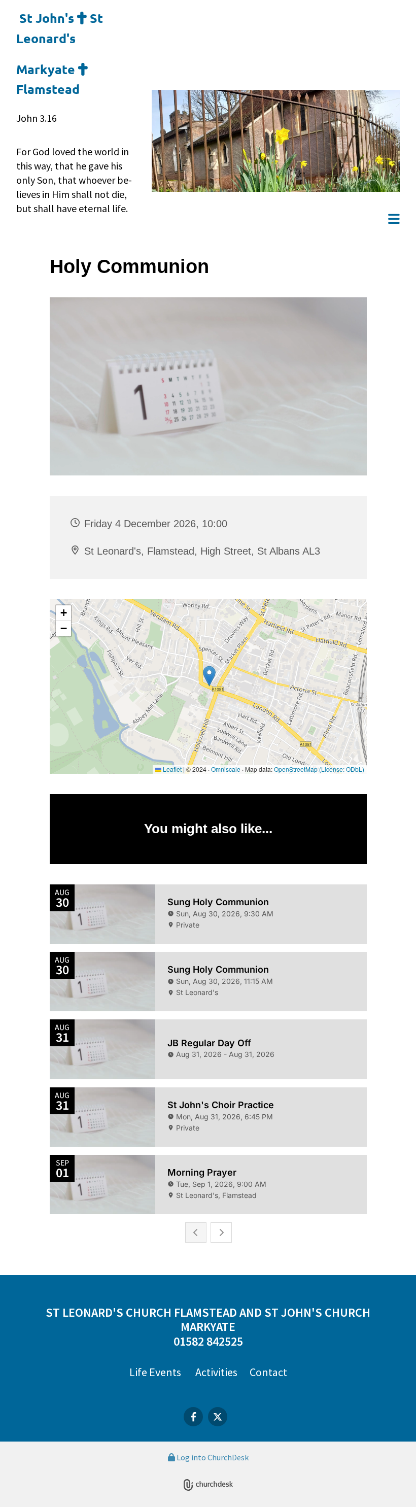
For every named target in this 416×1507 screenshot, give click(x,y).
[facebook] (193, 1416)
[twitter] (217, 1416)
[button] (276, 220)
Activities (216, 1372)
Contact (268, 1372)
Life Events (155, 1372)
